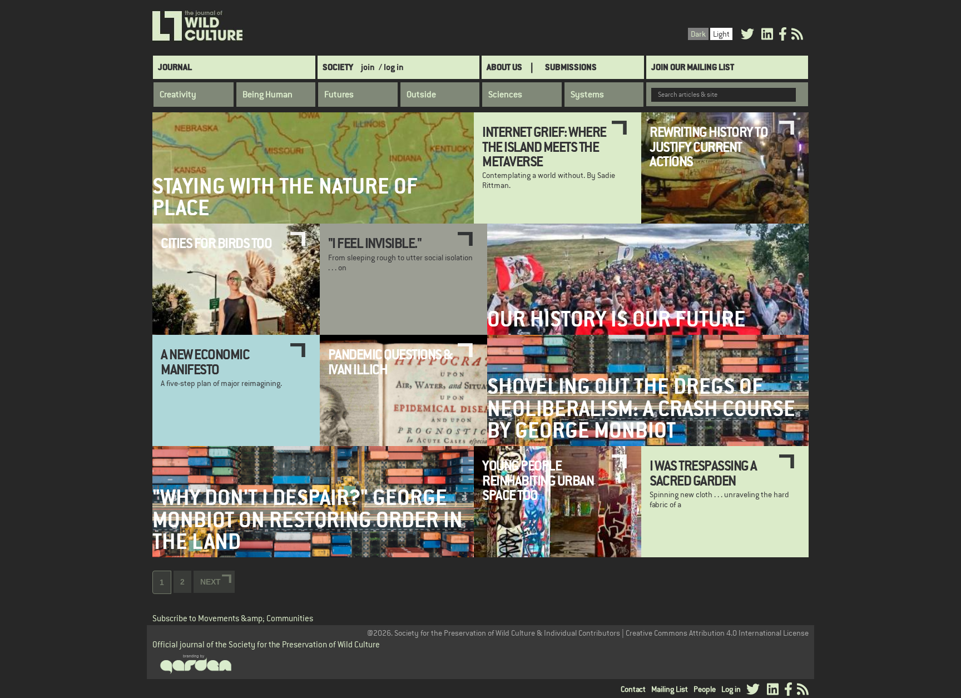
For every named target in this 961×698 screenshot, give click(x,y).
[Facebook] (783, 36)
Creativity (178, 94)
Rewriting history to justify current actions (708, 146)
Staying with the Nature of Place (285, 196)
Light (721, 34)
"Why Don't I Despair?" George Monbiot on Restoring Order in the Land (307, 519)
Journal (175, 67)
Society (338, 67)
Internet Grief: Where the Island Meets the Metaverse (544, 146)
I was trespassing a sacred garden (703, 473)
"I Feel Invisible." (375, 243)
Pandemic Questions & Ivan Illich (390, 361)
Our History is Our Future (616, 319)
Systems (587, 94)
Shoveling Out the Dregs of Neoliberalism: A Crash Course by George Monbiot (641, 408)
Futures (339, 94)
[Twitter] (747, 36)
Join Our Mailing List (692, 67)
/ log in (391, 67)
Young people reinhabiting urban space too (537, 480)
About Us (504, 67)
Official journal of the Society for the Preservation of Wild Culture (266, 644)
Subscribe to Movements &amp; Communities (232, 618)
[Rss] (797, 36)
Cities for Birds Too (216, 243)
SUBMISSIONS (571, 67)
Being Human (267, 94)
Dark (698, 34)
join (368, 67)
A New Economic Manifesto (205, 361)
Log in (731, 689)
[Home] (198, 26)
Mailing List (669, 689)
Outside (421, 94)
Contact (633, 689)
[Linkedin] (767, 36)
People (704, 689)
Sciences (505, 94)
